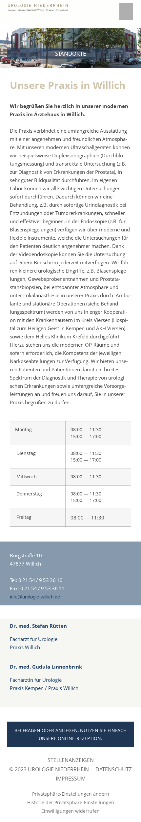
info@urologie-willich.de (35, 596)
